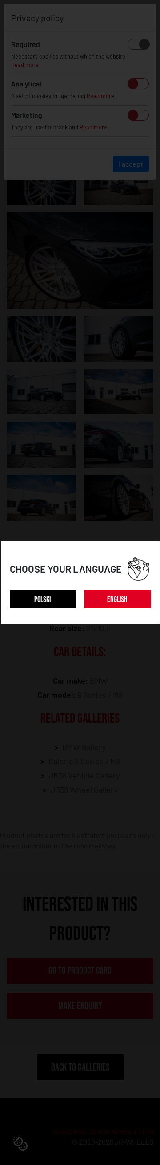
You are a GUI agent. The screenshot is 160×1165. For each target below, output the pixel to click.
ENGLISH (117, 599)
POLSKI (42, 599)
